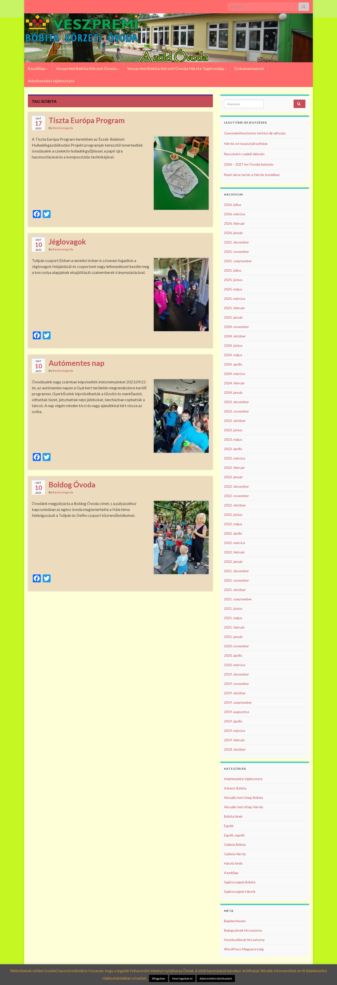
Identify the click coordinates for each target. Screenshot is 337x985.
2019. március (234, 730)
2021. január (233, 637)
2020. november (236, 646)
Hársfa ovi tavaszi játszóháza (245, 143)
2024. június (233, 345)
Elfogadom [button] (158, 978)
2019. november (236, 683)
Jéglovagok (67, 241)
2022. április (233, 533)
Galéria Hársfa (235, 854)
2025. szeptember (238, 261)
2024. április (233, 364)
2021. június (233, 608)
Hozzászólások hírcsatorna (244, 940)
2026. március (234, 214)
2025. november (236, 251)
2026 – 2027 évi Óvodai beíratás (249, 164)
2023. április (233, 449)
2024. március (234, 374)
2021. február (234, 627)
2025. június (233, 280)
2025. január (233, 317)
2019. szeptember (238, 702)
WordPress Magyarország (244, 949)
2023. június (233, 430)
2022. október (235, 505)
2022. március (234, 543)
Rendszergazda (63, 128)
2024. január (233, 392)
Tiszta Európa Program (87, 120)
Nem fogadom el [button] (182, 978)
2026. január (233, 233)
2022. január (233, 561)
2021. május (233, 618)
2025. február (234, 308)
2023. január (233, 477)
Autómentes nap (76, 362)
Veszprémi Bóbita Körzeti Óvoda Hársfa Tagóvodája (176, 68)
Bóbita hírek (233, 816)
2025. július (232, 270)
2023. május (233, 439)
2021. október (235, 590)
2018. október (235, 749)
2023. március (234, 458)
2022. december (236, 486)
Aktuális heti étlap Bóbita (243, 797)
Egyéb (229, 826)
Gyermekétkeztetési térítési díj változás (255, 133)
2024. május (233, 355)
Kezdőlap (37, 68)
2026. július (232, 204)
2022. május (233, 524)
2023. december (236, 402)
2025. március (234, 298)
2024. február (234, 383)
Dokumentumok (249, 68)
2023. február (234, 467)
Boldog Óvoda (72, 484)
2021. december (236, 571)
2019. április (233, 721)
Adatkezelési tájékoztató (51, 80)
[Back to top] (326, 974)
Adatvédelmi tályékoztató (216, 978)
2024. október (235, 336)
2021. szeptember (238, 599)
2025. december (236, 242)
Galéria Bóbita (235, 844)
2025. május (233, 289)
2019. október (235, 693)
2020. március (234, 665)
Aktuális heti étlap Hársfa (243, 807)
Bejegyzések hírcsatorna (243, 930)
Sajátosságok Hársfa (239, 891)
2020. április (233, 655)
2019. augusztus (236, 712)
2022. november (236, 496)
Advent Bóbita (235, 788)
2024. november (236, 327)
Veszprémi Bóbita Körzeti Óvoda (86, 68)
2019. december (236, 674)
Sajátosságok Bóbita (239, 882)
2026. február (234, 223)
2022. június (233, 514)
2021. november (236, 580)
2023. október (235, 420)
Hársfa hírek (233, 863)
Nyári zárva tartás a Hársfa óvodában (252, 175)
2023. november (236, 411)
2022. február (234, 552)
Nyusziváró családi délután (244, 154)
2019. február (234, 740)
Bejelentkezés (235, 921)
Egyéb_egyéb (234, 835)
